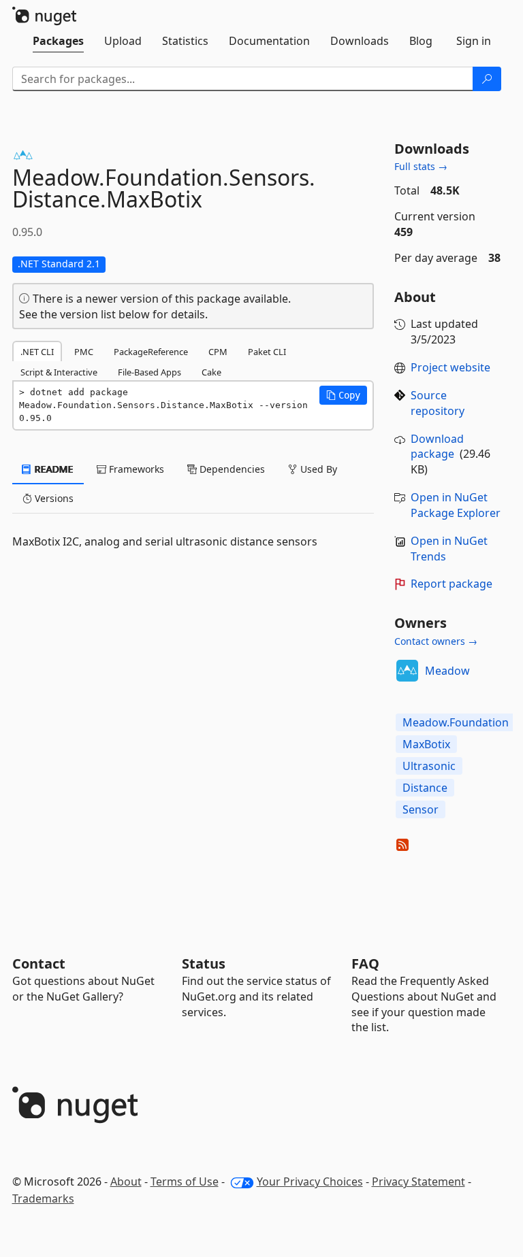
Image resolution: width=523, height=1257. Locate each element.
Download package (437, 446)
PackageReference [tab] (151, 352)
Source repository (437, 403)
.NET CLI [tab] (37, 352)
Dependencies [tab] (231, 469)
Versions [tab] (53, 498)
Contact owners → (435, 641)
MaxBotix (426, 744)
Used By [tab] (317, 469)
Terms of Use (184, 1181)
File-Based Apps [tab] (149, 372)
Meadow (447, 670)
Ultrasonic (429, 765)
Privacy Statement (418, 1181)
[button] (343, 395)
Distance (424, 787)
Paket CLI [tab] (267, 352)
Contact (38, 963)
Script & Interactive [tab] (58, 372)
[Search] (487, 79)
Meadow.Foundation (455, 722)
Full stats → (420, 166)
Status (203, 963)
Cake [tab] (211, 372)
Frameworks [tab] (135, 469)
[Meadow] (407, 670)
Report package (451, 583)
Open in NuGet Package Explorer (456, 505)
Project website (450, 367)
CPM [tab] (217, 352)
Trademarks (43, 1198)
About (126, 1181)
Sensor (420, 809)
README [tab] (53, 469)
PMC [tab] (83, 352)
